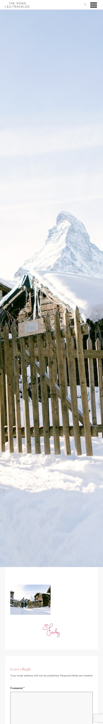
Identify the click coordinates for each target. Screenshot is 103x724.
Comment (17, 688)
